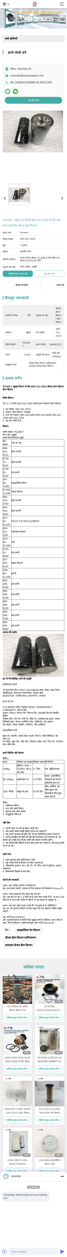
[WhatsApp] (7, 91)
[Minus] (62, 1176)
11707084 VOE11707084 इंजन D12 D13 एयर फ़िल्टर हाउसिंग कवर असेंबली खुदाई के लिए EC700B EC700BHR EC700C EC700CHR (49, 1008)
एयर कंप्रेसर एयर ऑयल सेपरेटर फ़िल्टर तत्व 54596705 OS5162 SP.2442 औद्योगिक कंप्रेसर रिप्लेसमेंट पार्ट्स (17, 1008)
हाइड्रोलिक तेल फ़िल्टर (28, 930)
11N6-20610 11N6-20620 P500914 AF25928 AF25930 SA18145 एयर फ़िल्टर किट (17, 1162)
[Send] (62, 1251)
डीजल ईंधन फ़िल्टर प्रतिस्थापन (20, 937)
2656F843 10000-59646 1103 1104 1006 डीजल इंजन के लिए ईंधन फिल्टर (17, 1111)
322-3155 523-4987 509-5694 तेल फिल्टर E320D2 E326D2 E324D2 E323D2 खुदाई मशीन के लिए (50, 1111)
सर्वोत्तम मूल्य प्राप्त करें (17, 273)
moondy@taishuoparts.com (27, 75)
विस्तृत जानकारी (22, 285)
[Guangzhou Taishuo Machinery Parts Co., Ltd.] (34, 4)
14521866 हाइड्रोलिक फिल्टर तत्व (49, 1162)
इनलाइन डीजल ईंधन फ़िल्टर (18, 945)
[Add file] (4, 1251)
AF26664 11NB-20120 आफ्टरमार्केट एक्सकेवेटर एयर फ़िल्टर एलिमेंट (49, 1059)
